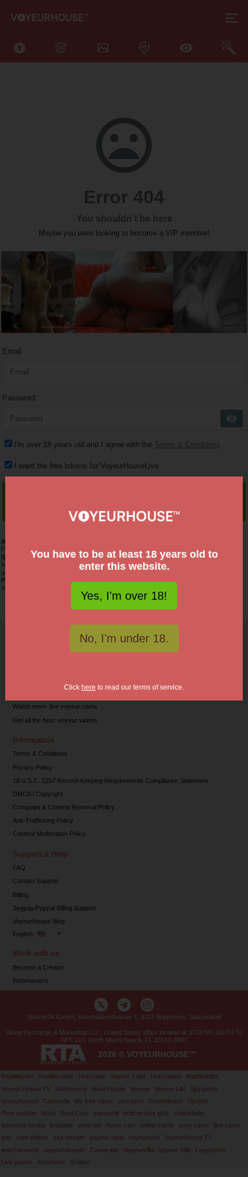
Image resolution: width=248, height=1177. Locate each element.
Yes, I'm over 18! (124, 595)
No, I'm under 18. (124, 638)
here (88, 687)
